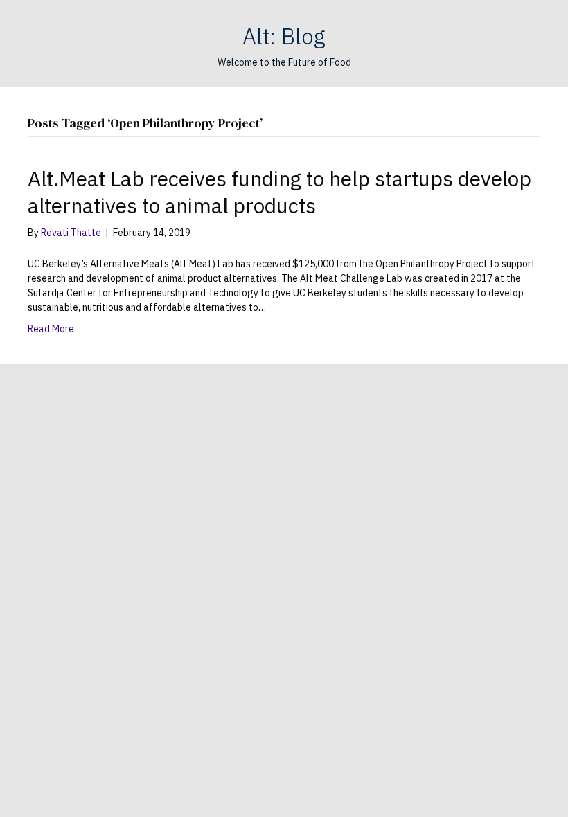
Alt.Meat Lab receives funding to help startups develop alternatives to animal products (279, 192)
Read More (51, 329)
